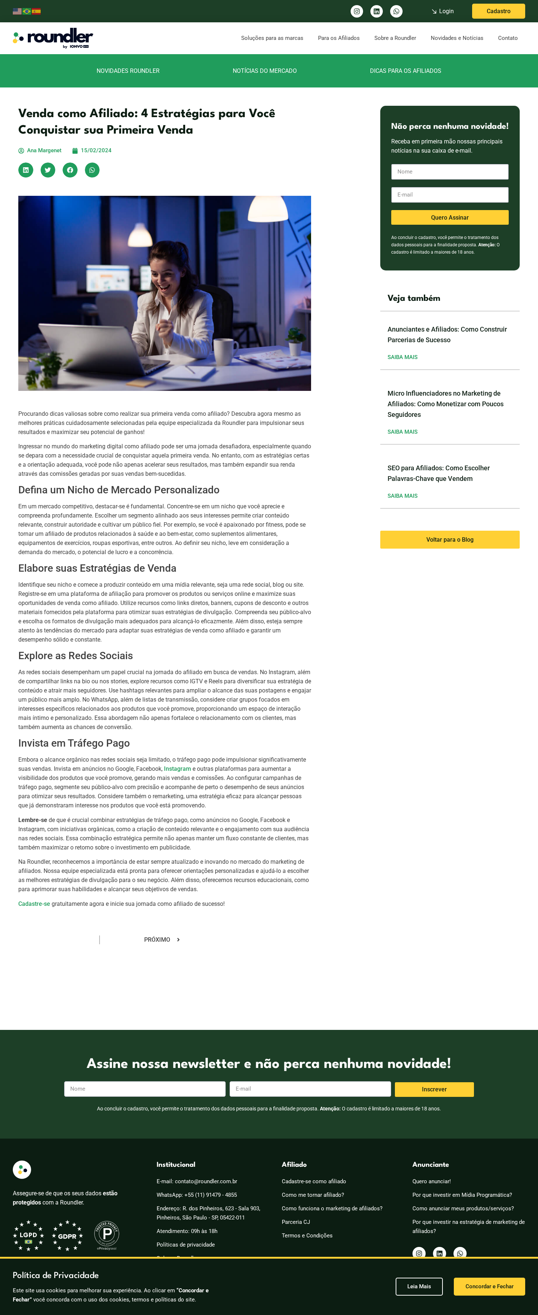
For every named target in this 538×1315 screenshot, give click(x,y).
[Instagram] (357, 11)
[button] (25, 170)
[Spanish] (36, 11)
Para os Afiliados (339, 38)
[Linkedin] (376, 11)
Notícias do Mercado (265, 70)
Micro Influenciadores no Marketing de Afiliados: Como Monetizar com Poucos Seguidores (446, 403)
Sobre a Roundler (395, 38)
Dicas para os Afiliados (405, 70)
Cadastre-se (34, 903)
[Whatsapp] (396, 11)
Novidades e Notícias (457, 38)
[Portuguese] (27, 11)
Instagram (177, 768)
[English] (17, 11)
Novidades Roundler (128, 70)
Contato (508, 38)
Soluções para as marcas (272, 38)
